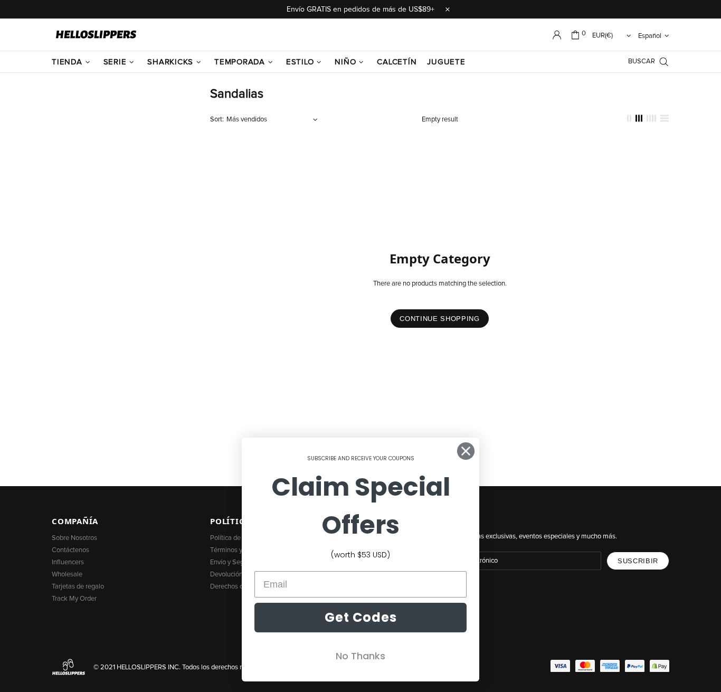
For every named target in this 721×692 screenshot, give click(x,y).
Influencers (68, 562)
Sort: (217, 119)
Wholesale (67, 574)
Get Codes (361, 617)
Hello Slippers (96, 35)
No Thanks (360, 655)
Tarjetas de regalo (78, 586)
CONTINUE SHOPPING (439, 319)
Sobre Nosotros (74, 538)
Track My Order (74, 598)
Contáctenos (70, 550)
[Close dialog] (466, 451)
